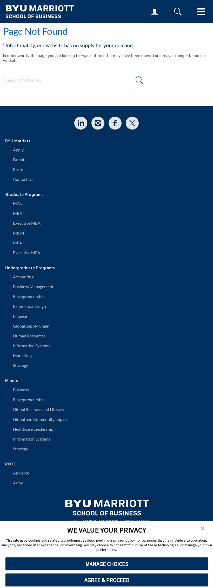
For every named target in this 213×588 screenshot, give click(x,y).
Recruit (19, 169)
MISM (18, 232)
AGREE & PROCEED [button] (106, 580)
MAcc (18, 203)
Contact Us (23, 179)
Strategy (20, 365)
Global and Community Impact (40, 419)
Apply (18, 149)
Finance (20, 316)
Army (18, 482)
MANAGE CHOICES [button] (106, 564)
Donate (19, 159)
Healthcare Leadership (33, 429)
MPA (17, 242)
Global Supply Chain (31, 325)
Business (21, 389)
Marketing (22, 355)
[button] (202, 528)
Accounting (23, 276)
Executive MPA (26, 252)
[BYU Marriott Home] (106, 506)
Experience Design (29, 306)
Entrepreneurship (29, 296)
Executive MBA (27, 223)
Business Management (33, 286)
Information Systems (31, 345)
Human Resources (29, 335)
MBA (17, 213)
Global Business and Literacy (38, 409)
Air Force (21, 472)
